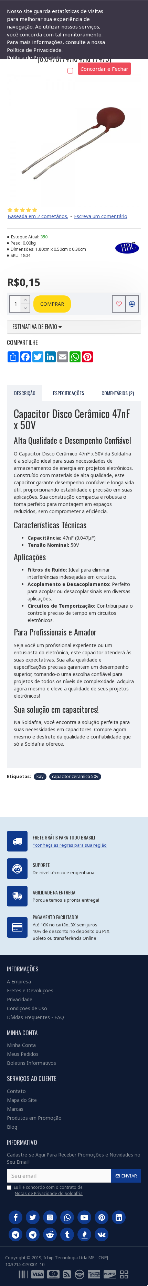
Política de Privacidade (34, 57)
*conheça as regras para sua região (70, 845)
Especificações (68, 392)
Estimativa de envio (35, 327)
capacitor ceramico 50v (75, 776)
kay (40, 776)
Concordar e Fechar (104, 68)
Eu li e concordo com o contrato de (48, 1190)
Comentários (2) (118, 392)
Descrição (24, 392)
